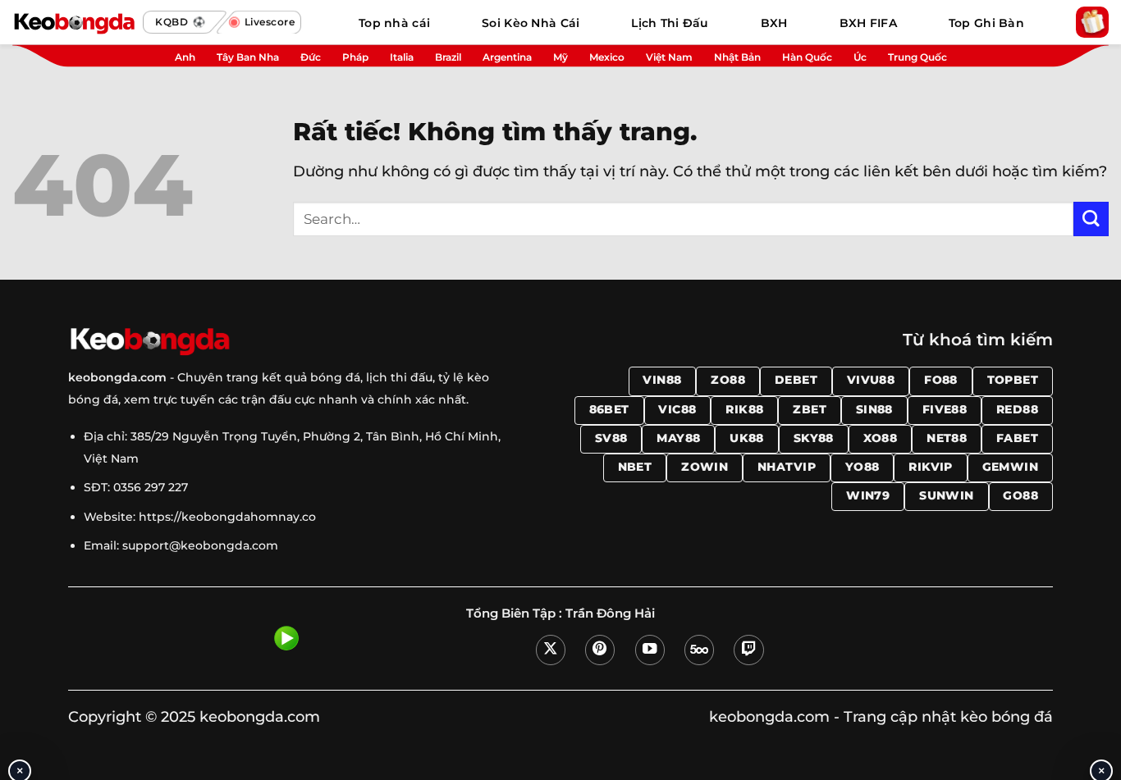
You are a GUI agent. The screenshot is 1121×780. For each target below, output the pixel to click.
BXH (774, 23)
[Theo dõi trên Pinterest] (600, 649)
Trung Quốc (917, 57)
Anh (185, 57)
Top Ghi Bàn (986, 23)
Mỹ (560, 57)
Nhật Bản (737, 57)
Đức (310, 57)
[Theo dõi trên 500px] (699, 649)
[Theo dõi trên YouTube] (650, 649)
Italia (402, 57)
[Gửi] (1091, 219)
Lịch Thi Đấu (669, 23)
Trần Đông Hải (610, 613)
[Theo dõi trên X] (550, 649)
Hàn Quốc (807, 57)
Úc (860, 57)
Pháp (355, 57)
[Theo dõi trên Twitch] (748, 649)
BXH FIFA (868, 23)
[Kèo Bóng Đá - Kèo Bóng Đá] (73, 22)
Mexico (607, 57)
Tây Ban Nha (248, 57)
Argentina (507, 57)
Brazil (448, 57)
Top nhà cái (394, 23)
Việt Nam (669, 57)
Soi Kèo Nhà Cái (530, 23)
